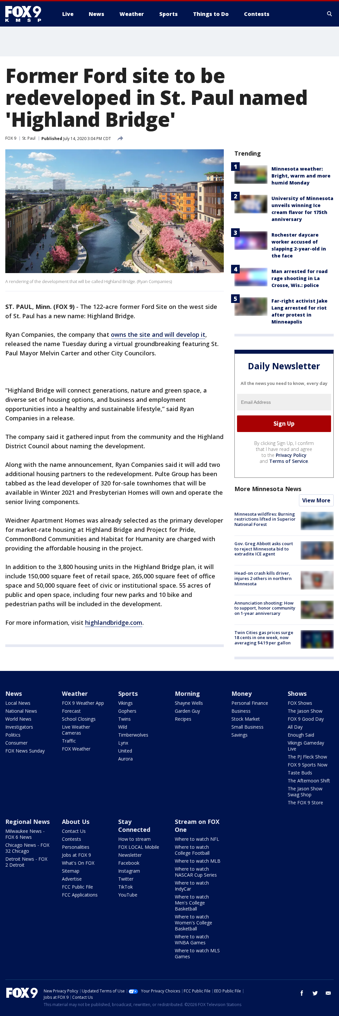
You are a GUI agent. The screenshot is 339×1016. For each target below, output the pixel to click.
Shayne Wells (189, 703)
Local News (17, 703)
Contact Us (74, 831)
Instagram (129, 871)
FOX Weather (76, 749)
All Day (295, 727)
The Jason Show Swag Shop (305, 791)
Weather (75, 693)
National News (21, 711)
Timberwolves (133, 735)
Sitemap (70, 871)
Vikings (125, 703)
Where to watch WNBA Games (192, 939)
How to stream (134, 839)
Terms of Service (288, 461)
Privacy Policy (291, 455)
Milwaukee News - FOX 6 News (25, 834)
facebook (302, 993)
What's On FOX (78, 863)
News (13, 693)
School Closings (79, 719)
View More (316, 500)
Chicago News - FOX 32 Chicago (27, 848)
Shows (297, 693)
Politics (13, 735)
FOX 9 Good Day (306, 719)
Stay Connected (134, 826)
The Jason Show (305, 711)
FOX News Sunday (25, 751)
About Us (75, 822)
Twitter (125, 879)
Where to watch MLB (197, 861)
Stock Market (245, 719)
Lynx (123, 743)
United (125, 751)
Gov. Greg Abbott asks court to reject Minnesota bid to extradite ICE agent (263, 549)
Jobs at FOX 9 (76, 855)
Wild (122, 727)
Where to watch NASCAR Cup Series (196, 872)
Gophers (127, 711)
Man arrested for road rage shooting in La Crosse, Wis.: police (299, 278)
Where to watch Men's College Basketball (192, 903)
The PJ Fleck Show (307, 757)
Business (241, 711)
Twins (124, 719)
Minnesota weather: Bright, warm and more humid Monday (300, 176)
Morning (187, 693)
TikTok (125, 887)
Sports (128, 693)
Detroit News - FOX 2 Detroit (26, 862)
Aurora (125, 759)
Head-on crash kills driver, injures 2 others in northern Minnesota (263, 578)
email (328, 993)
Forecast (71, 711)
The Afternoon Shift (309, 780)
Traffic (69, 741)
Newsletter (130, 855)
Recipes (183, 719)
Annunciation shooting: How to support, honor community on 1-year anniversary (264, 608)
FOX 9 (10, 138)
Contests (71, 839)
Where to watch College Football (192, 850)
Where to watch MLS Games (197, 953)
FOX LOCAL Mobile (138, 847)
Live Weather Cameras (76, 730)
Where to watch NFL (197, 839)
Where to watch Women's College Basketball (193, 922)
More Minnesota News (267, 489)
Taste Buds (300, 772)
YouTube (127, 895)
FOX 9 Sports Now (307, 765)
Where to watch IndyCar (192, 886)
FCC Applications (80, 895)
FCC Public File (77, 887)
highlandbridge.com (113, 622)
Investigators (19, 727)
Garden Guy (187, 711)
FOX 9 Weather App (83, 703)
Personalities (75, 847)
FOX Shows (300, 703)
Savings (239, 735)
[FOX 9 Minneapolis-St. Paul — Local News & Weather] (27, 14)
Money (241, 693)
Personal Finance (249, 703)
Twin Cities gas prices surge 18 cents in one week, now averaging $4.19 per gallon (263, 637)
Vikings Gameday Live (306, 746)
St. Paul (28, 138)
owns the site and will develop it (158, 334)
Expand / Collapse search (330, 14)
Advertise (72, 879)
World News (18, 719)
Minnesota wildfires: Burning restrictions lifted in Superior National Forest (265, 519)
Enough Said (301, 735)
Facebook (128, 863)
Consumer (16, 743)
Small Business (247, 727)
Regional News (27, 822)
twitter (315, 993)
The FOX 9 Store (305, 802)
